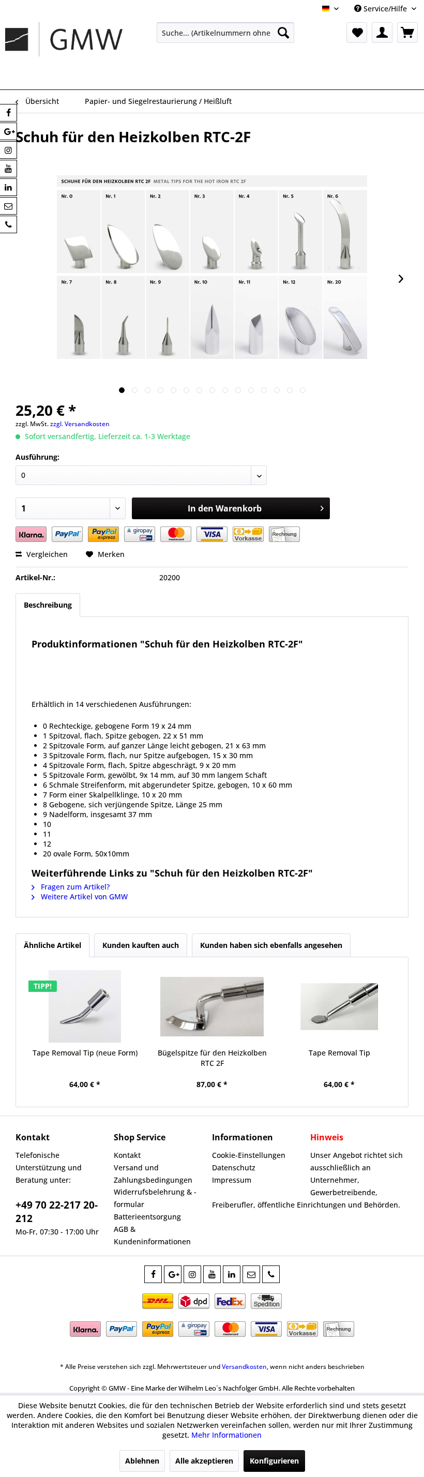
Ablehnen (142, 1461)
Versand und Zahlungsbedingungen (153, 1174)
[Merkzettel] (356, 32)
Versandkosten (244, 1366)
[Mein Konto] (382, 32)
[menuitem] (226, 32)
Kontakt (127, 1155)
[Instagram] (192, 1274)
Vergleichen (46, 554)
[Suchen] (283, 32)
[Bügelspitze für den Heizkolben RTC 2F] (212, 1006)
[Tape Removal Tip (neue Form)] (85, 1006)
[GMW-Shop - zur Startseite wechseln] (64, 53)
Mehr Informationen (226, 1435)
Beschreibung (48, 605)
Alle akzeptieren (204, 1461)
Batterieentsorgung (147, 1217)
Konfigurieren (274, 1461)
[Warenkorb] (407, 32)
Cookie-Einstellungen (248, 1155)
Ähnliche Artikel (52, 945)
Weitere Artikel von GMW (83, 896)
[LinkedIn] (231, 1274)
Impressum (231, 1180)
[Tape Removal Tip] (339, 1006)
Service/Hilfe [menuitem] (385, 8)
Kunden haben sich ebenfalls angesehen (271, 945)
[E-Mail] (251, 1274)
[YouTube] (212, 1274)
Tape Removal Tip (339, 1053)
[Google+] (172, 1274)
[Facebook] (153, 1274)
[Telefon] (271, 1274)
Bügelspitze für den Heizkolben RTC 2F (212, 1058)
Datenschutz (233, 1167)
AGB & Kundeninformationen (152, 1235)
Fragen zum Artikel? (74, 887)
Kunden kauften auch (140, 945)
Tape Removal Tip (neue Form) (85, 1053)
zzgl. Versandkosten (80, 423)
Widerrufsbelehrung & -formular (155, 1198)
